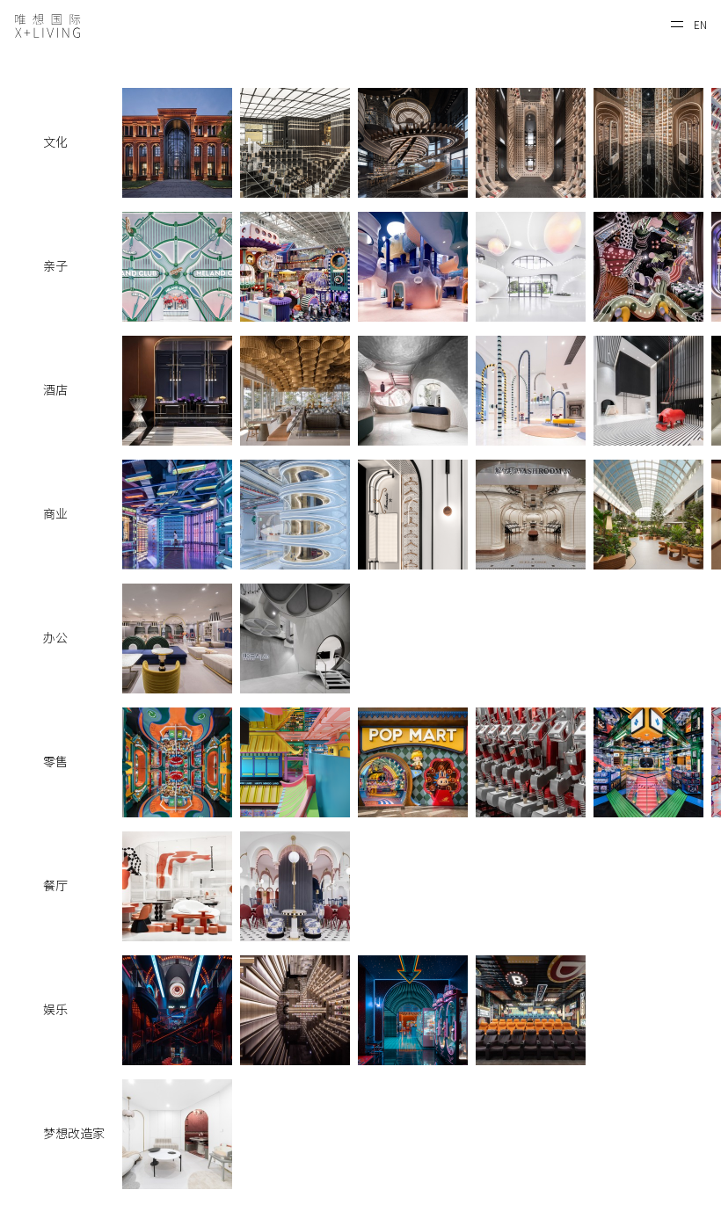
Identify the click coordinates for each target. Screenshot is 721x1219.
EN (700, 24)
